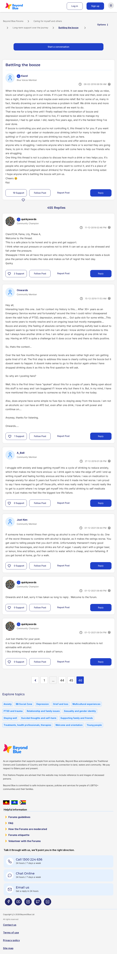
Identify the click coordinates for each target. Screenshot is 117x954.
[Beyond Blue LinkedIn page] (47, 903)
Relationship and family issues (43, 711)
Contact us (9, 924)
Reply (101, 193)
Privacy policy (11, 940)
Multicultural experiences (86, 704)
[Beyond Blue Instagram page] (28, 903)
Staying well (10, 718)
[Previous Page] (35, 680)
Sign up (95, 6)
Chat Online (25, 873)
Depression (42, 704)
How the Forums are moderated (27, 829)
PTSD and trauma (13, 711)
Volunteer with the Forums (24, 841)
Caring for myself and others (48, 21)
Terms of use (11, 932)
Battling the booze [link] (68, 27)
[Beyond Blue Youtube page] (18, 903)
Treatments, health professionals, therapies (27, 725)
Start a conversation (58, 46)
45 (71, 680)
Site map (8, 948)
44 (62, 680)
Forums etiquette (18, 834)
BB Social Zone (24, 704)
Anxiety (8, 704)
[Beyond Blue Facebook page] (8, 903)
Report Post (63, 192)
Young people (94, 725)
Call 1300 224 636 (29, 859)
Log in (74, 6)
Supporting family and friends (76, 718)
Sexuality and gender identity (80, 711)
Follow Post (40, 193)
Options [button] (101, 24)
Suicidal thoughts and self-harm (38, 718)
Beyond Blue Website (21, 748)
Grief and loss (60, 704)
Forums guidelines (19, 817)
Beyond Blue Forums (18, 6)
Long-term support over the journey (30, 27)
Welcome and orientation (69, 725)
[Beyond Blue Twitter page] (38, 903)
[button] (23, 199)
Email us (22, 887)
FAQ (10, 823)
